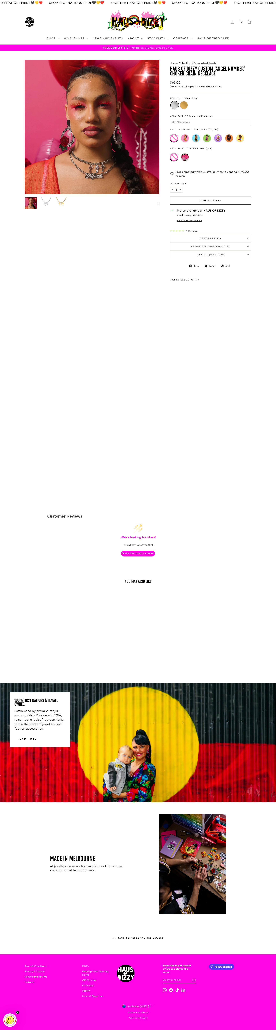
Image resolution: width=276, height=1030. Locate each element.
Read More (27, 738)
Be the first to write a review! (138, 553)
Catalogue (88, 985)
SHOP (52, 38)
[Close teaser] (17, 1012)
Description (210, 238)
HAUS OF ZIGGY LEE (213, 38)
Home (173, 63)
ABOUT (134, 38)
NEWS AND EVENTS (108, 38)
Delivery (29, 981)
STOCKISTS (156, 38)
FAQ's (85, 966)
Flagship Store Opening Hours (95, 973)
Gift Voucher (89, 980)
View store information (189, 220)
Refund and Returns (36, 976)
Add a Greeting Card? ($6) (194, 129)
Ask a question (211, 254)
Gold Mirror (184, 105)
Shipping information (211, 246)
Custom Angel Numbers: (191, 115)
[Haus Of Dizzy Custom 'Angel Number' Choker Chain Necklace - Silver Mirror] (175, 458)
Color (183, 98)
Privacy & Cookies (35, 971)
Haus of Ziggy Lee (92, 995)
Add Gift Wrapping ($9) (191, 148)
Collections (185, 63)
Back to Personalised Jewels (140, 938)
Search (86, 990)
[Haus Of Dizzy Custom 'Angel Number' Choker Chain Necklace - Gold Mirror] (175, 467)
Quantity (178, 183)
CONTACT (181, 38)
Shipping (190, 86)
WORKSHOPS (75, 38)
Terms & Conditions (35, 966)
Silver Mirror (175, 105)
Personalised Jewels (205, 63)
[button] (10, 1020)
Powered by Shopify (137, 1017)
